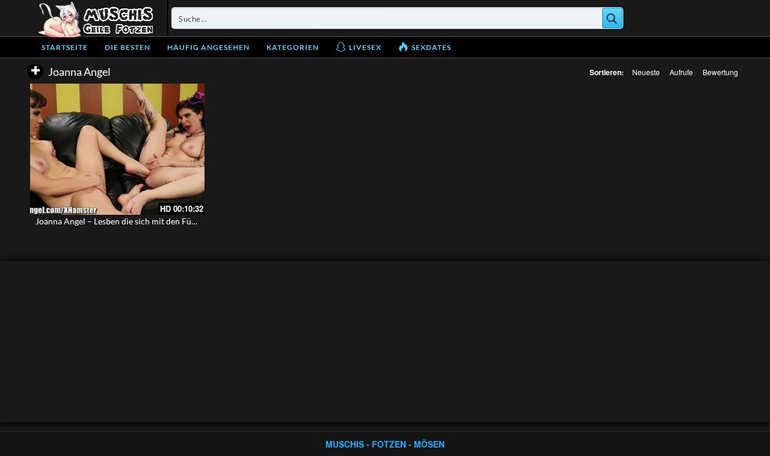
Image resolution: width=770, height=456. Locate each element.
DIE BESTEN (127, 47)
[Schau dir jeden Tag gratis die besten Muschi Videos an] (95, 18)
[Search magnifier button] (612, 18)
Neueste (646, 72)
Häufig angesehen (208, 47)
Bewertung (720, 72)
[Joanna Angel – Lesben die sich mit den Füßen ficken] (117, 149)
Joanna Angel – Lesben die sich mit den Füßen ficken (132, 221)
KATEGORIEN (292, 47)
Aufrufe (681, 72)
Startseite (65, 47)
